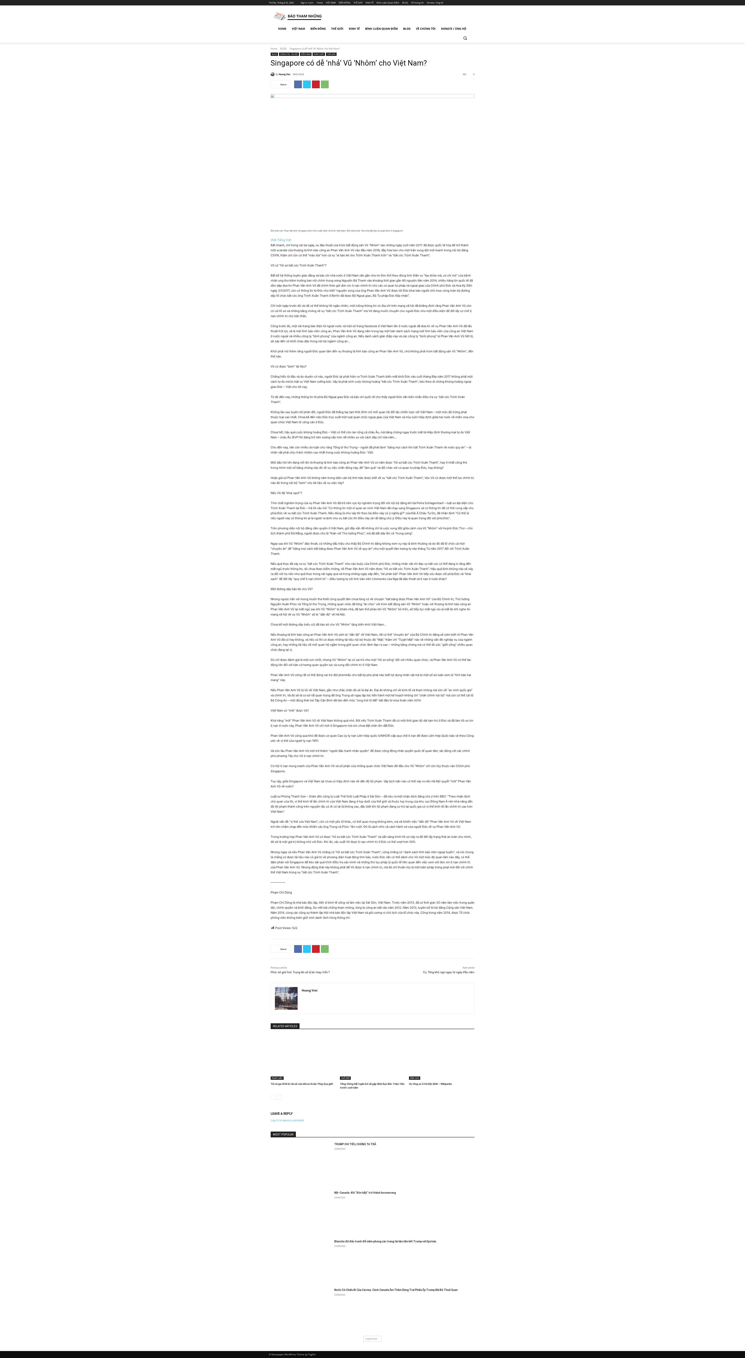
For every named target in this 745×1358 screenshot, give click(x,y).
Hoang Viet (284, 74)
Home (274, 48)
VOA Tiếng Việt (281, 240)
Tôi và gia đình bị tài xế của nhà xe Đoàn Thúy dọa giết (302, 1083)
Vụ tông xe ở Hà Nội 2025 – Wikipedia (430, 1083)
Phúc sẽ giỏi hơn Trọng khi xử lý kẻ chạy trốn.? (300, 972)
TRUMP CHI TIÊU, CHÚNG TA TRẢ (355, 1144)
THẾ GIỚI (331, 54)
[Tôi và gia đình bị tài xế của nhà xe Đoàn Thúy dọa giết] (303, 1057)
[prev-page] (273, 1097)
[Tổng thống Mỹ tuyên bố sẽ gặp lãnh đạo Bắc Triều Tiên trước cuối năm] (372, 1057)
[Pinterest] (316, 84)
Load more (371, 1338)
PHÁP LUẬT (319, 54)
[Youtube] (474, 3)
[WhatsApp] (325, 84)
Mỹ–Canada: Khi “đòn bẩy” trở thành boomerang (365, 1192)
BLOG (283, 48)
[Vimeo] (468, 3)
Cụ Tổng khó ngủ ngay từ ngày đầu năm (448, 972)
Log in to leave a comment (287, 1120)
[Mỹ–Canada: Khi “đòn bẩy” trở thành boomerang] (301, 1212)
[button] (465, 38)
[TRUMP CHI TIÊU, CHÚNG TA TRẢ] (301, 1163)
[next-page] (279, 1097)
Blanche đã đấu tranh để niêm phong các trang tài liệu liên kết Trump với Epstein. (385, 1241)
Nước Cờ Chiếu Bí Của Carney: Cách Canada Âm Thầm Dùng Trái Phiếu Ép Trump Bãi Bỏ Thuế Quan (396, 1289)
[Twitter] (463, 3)
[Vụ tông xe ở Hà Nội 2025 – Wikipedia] (441, 1057)
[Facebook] (452, 3)
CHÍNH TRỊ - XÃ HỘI (289, 54)
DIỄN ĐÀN (305, 54)
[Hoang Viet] (273, 74)
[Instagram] (458, 3)
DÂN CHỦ (414, 1078)
